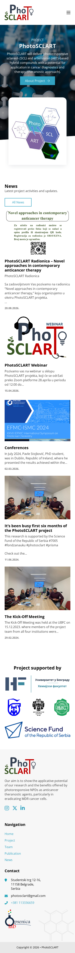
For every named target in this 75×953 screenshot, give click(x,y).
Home (9, 834)
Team (9, 847)
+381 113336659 (22, 903)
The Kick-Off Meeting (24, 616)
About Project (35, 81)
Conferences (16, 447)
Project (10, 840)
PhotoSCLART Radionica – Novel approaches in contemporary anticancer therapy (35, 265)
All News (18, 202)
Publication (13, 853)
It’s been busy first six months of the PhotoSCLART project (36, 528)
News (8, 860)
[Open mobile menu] (68, 12)
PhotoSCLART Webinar (26, 365)
